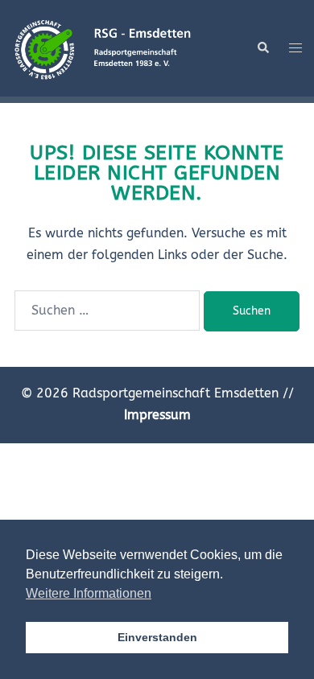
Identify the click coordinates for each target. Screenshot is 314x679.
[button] (262, 48)
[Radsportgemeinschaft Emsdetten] (102, 47)
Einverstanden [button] (157, 637)
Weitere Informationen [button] (88, 593)
